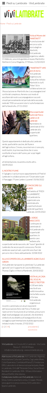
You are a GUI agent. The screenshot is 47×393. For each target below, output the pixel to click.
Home (2, 23)
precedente (33, 327)
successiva (32, 329)
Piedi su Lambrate (14, 23)
